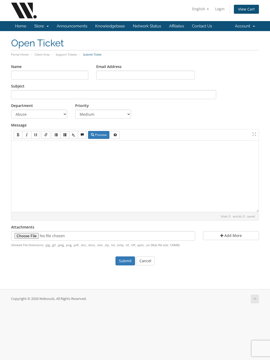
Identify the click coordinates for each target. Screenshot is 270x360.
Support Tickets (66, 54)
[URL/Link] (45, 135)
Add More (232, 235)
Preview (100, 135)
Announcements (72, 26)
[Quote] (82, 135)
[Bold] (18, 135)
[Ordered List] (64, 135)
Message (19, 125)
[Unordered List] (56, 135)
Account (243, 26)
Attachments (22, 227)
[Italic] (26, 135)
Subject (18, 86)
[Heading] (35, 135)
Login (220, 8)
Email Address (109, 66)
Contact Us (202, 26)
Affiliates (176, 26)
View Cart (246, 9)
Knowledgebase (110, 26)
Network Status (147, 26)
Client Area (42, 54)
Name (16, 66)
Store (40, 26)
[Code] (73, 135)
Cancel (145, 260)
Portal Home (19, 54)
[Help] (115, 135)
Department (22, 105)
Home (20, 26)
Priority (82, 105)
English (199, 8)
